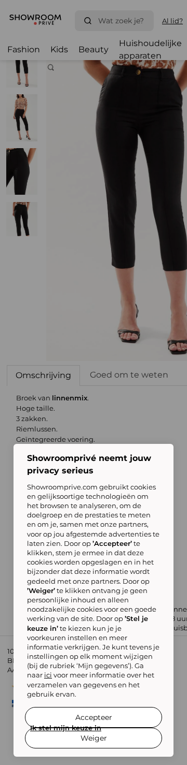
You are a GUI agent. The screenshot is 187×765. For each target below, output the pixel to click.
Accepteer (93, 717)
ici (48, 675)
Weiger (94, 738)
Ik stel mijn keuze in (65, 728)
